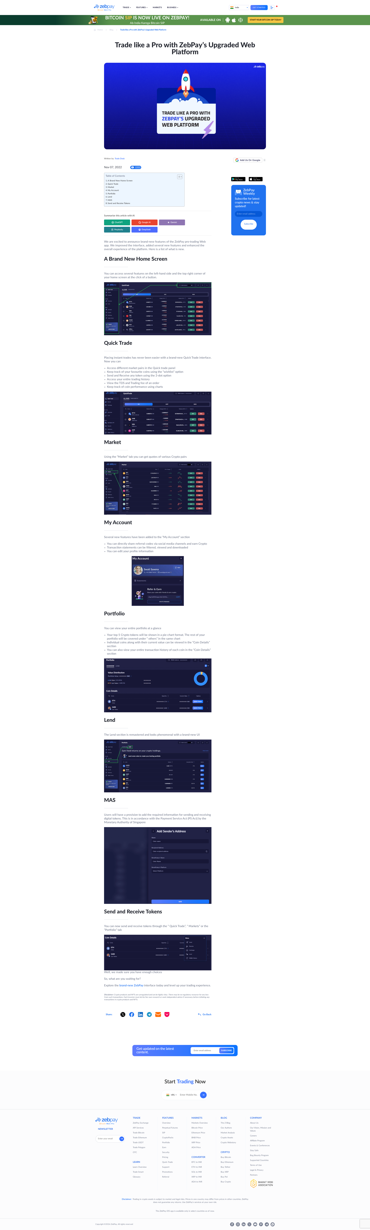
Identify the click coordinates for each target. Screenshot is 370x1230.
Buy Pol (224, 1177)
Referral (165, 1177)
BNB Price (196, 1138)
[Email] (158, 1014)
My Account (113, 190)
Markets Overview (200, 1123)
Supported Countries (259, 1160)
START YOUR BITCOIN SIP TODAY (266, 20)
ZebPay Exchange (140, 1123)
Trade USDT (138, 1143)
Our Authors (226, 1128)
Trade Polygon (139, 1147)
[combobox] (171, 1095)
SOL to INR (197, 1172)
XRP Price (196, 1143)
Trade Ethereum (140, 1138)
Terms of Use (256, 1165)
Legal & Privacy (256, 1170)
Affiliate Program (257, 1141)
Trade (126, 8)
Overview (166, 1123)
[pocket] (167, 1014)
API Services (138, 1128)
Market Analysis (228, 1133)
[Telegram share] (149, 1014)
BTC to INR (197, 1162)
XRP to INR (197, 1177)
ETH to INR (197, 1167)
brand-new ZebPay (131, 985)
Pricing (165, 1157)
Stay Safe (254, 1151)
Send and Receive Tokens (119, 203)
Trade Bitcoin (138, 1133)
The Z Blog (225, 1123)
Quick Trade (113, 184)
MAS (110, 200)
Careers (253, 1136)
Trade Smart (138, 1172)
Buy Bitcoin (226, 1157)
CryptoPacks (167, 1138)
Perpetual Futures (170, 1128)
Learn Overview (140, 1167)
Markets (157, 8)
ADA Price (196, 1147)
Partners (253, 1175)
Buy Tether (225, 1167)
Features (141, 8)
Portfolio (111, 194)
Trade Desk (120, 159)
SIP (163, 1133)
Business (171, 8)
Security (165, 1152)
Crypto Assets (227, 1138)
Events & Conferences (260, 1146)
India (237, 8)
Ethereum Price (198, 1133)
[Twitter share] (123, 1014)
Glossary (136, 1177)
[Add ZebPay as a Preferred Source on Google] (247, 160)
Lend (110, 197)
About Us (254, 1123)
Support (165, 1167)
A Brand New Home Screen (120, 181)
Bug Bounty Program (259, 1155)
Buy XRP (225, 1172)
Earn (164, 1147)
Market (111, 187)
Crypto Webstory (228, 1143)
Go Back (207, 1014)
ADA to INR (197, 1182)
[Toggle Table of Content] (178, 176)
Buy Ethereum (227, 1162)
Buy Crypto (226, 1182)
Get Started (259, 7)
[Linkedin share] (140, 1014)
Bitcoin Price (197, 1128)
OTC (135, 1152)
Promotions (167, 1172)
